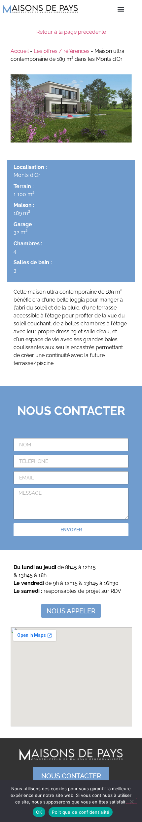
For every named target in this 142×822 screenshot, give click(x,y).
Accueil (20, 51)
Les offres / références (61, 51)
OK (39, 812)
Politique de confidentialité (80, 812)
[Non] (131, 801)
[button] (120, 8)
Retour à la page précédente (71, 32)
